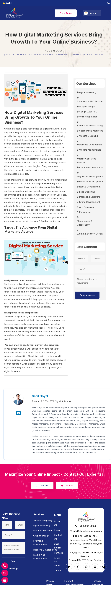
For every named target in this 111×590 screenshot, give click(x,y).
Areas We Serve (57, 562)
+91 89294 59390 (87, 526)
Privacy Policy (50, 583)
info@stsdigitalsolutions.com (87, 531)
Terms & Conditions (97, 583)
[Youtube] (103, 566)
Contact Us (58, 537)
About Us (57, 523)
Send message (87, 295)
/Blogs (58, 50)
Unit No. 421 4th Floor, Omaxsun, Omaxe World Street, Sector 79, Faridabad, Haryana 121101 (86, 542)
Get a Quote (66, 13)
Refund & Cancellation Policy (74, 583)
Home (48, 50)
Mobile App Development (40, 557)
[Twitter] (69, 566)
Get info (68, 485)
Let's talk (43, 485)
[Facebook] (77, 566)
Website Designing (42, 520)
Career (57, 570)
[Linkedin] (95, 566)
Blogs (57, 530)
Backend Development (45, 549)
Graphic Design (41, 535)
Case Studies (57, 546)
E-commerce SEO (42, 530)
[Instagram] (86, 566)
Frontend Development (40, 542)
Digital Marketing (41, 525)
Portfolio (58, 552)
